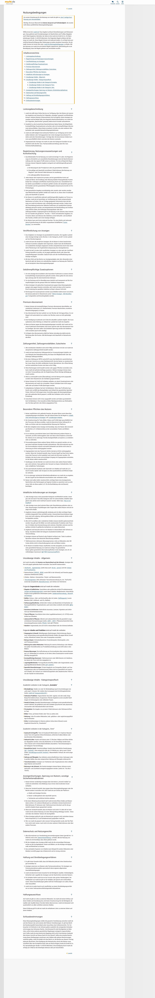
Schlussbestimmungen (33, 100)
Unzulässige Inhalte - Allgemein (35, 77)
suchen (118, 3)
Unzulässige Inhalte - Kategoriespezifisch (38, 79)
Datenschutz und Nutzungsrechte (36, 93)
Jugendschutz (36, 568)
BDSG (42, 572)
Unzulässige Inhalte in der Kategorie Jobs (41, 87)
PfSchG (44, 623)
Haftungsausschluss (32, 98)
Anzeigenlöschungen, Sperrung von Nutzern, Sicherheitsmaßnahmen (46, 90)
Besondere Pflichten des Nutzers (36, 72)
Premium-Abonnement (33, 66)
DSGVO (36, 572)
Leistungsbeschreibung (33, 56)
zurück (70, 9)
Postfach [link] (113, 3)
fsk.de (54, 568)
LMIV (53, 621)
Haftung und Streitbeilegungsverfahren (38, 95)
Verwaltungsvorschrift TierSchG (38, 752)
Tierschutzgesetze (30, 580)
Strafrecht (28, 568)
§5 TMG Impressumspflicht (50, 552)
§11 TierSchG (29, 750)
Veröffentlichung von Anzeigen (35, 61)
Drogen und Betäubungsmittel (34, 591)
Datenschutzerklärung (44, 837)
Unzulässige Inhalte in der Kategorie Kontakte (43, 82)
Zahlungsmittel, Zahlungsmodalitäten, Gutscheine (41, 69)
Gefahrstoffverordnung (59, 593)
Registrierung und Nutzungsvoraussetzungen (39, 59)
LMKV (49, 621)
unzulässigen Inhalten (55, 417)
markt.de (36, 32)
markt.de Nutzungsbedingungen (54, 44)
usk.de (59, 568)
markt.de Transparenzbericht (37, 693)
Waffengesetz (62, 598)
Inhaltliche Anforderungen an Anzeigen (37, 74)
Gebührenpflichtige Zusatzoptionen (37, 64)
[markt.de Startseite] (10, 2)
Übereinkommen (44, 582)
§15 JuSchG (49, 665)
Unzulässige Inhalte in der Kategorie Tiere (41, 85)
